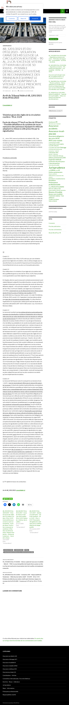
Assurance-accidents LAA (10, 656)
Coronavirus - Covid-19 (54, 151)
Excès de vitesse (8, 550)
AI (56, 122)
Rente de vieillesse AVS (55, 188)
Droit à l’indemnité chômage (56, 156)
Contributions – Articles (9, 675)
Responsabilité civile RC (9, 694)
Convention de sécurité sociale (55, 149)
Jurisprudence (7, 45)
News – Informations (8, 688)
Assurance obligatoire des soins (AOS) (56, 137)
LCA (56, 170)
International (52, 165)
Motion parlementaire (55, 172)
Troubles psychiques (54, 199)
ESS (64, 158)
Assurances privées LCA (9, 672)
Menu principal (67, 11)
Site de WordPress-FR (55, 233)
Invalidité (57, 165)
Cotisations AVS (53, 152)
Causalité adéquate (54, 145)
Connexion (52, 223)
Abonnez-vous (53, 39)
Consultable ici (7, 105)
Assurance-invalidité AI (9, 662)
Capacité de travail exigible (56, 144)
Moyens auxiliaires (53, 174)
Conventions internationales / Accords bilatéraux (16, 678)
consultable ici (20, 490)
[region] (23, 13)
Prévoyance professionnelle (54, 184)
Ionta (15, 91)
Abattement (52, 122)
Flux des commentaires (55, 229)
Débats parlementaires (56, 157)
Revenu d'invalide (55, 192)
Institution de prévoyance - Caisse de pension (57, 162)
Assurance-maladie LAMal (10, 665)
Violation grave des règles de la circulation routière (18, 552)
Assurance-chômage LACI (10, 659)
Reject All (23, 18)
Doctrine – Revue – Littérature (11, 682)
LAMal (52, 170)
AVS (50, 140)
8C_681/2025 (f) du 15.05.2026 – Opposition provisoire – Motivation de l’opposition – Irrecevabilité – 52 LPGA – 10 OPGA (57, 68)
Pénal (26, 550)
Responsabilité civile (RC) (55, 190)
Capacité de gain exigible (54, 142)
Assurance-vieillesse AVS (10, 669)
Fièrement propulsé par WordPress (11, 702)
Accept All (35, 18)
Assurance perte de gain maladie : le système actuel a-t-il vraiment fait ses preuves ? (57, 76)
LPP (59, 170)
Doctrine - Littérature (53, 154)
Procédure (52, 180)
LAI (49, 170)
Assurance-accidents (54, 127)
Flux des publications (54, 226)
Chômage (62, 147)
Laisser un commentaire (26, 91)
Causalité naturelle (54, 147)
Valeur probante (53, 201)
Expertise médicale (55, 160)
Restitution (63, 190)
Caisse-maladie (57, 140)
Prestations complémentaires (57, 178)
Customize (12, 18)
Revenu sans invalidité (55, 194)
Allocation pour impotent (55, 124)
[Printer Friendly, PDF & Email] (8, 499)
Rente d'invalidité (58, 187)
